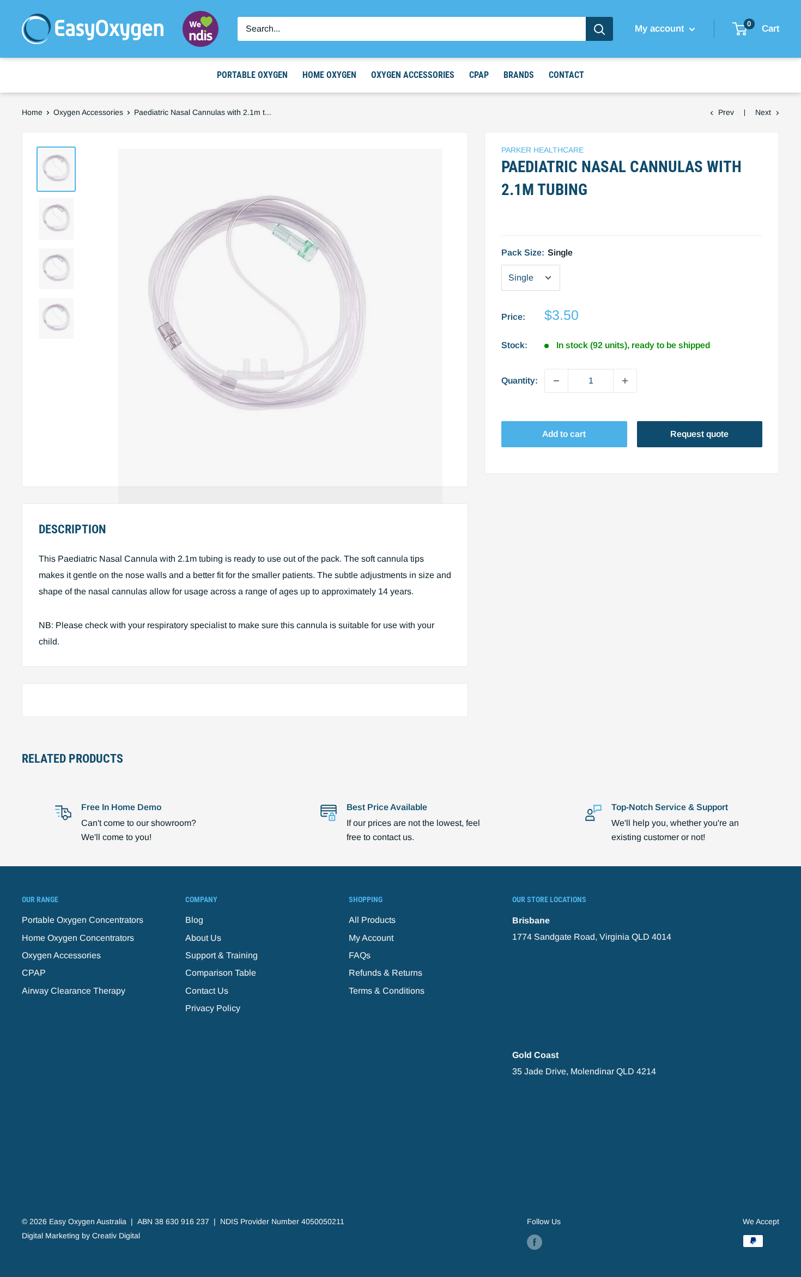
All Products (372, 920)
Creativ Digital (116, 1235)
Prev (726, 112)
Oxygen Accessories (412, 75)
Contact (566, 75)
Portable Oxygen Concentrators (82, 920)
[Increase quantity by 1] (625, 380)
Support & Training (221, 955)
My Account (371, 937)
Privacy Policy (212, 1008)
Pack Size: (537, 252)
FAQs (360, 955)
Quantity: (519, 380)
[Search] (599, 29)
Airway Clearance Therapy (73, 990)
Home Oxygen (329, 75)
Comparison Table (220, 972)
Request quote (699, 434)
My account (661, 28)
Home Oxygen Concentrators (78, 937)
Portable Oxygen (252, 75)
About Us (203, 937)
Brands (518, 75)
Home (32, 112)
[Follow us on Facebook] (534, 1242)
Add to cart (564, 434)
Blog (194, 920)
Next (763, 112)
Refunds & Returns (385, 972)
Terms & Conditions (386, 990)
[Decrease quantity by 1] (556, 380)
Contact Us (206, 990)
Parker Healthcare (542, 149)
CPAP (479, 75)
